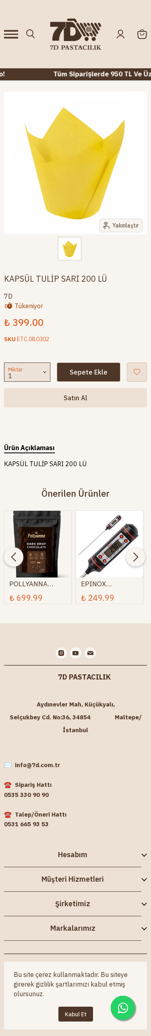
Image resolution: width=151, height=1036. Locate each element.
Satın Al (75, 398)
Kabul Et (76, 1014)
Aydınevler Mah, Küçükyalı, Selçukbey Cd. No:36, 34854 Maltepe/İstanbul (76, 717)
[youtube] (75, 653)
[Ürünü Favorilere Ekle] (137, 372)
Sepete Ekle (89, 372)
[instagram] (61, 653)
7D (8, 296)
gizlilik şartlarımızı (62, 984)
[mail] (90, 653)
